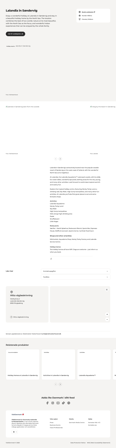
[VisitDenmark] (18, 414)
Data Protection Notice (78, 443)
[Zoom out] (107, 319)
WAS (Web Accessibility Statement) (98, 443)
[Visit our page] (52, 403)
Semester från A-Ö (94, 422)
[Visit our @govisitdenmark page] (63, 403)
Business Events (55, 425)
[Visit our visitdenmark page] (58, 403)
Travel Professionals (56, 427)
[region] (80, 304)
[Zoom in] (107, 314)
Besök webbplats (87, 12)
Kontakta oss (92, 425)
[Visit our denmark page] (47, 403)
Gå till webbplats (14, 34)
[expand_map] (107, 290)
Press (51, 422)
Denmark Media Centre (77, 422)
